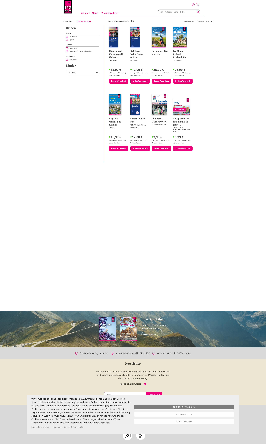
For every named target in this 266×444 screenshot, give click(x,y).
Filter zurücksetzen (84, 21)
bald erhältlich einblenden (119, 21)
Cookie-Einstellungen (184, 407)
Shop (94, 13)
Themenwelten (109, 13)
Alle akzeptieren (184, 421)
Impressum (57, 427)
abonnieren (154, 394)
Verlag (84, 13)
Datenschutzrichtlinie (40, 427)
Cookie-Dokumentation (74, 427)
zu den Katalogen (149, 334)
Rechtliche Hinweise (130, 383)
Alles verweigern (184, 414)
